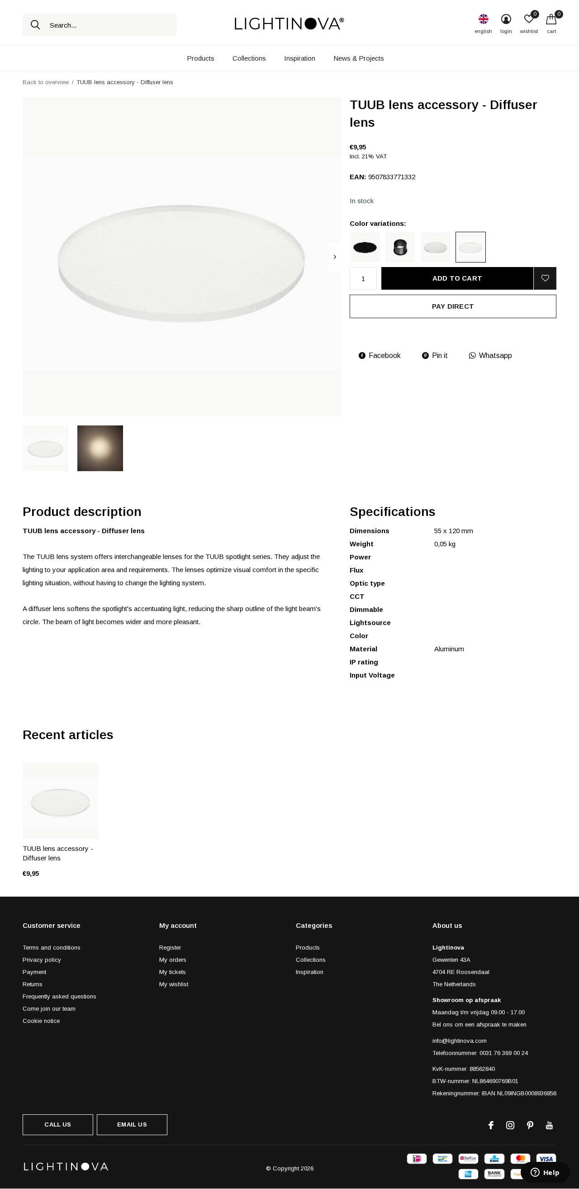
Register (170, 947)
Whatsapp (495, 355)
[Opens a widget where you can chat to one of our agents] (545, 1173)
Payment (34, 972)
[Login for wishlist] (545, 278)
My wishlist (173, 984)
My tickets (172, 972)
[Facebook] (491, 1125)
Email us (132, 1124)
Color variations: (378, 223)
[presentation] (335, 257)
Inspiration (299, 58)
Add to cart (457, 278)
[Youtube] (549, 1125)
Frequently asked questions (59, 996)
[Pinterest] (530, 1125)
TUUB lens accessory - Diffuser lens (58, 853)
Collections (249, 58)
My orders (172, 959)
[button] (45, 448)
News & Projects (358, 58)
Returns (33, 984)
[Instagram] (510, 1125)
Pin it (440, 355)
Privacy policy (42, 959)
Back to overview (46, 82)
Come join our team (49, 1008)
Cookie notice (41, 1020)
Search (35, 25)
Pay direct (453, 306)
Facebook (385, 355)
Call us (57, 1124)
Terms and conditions (52, 947)
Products (200, 58)
